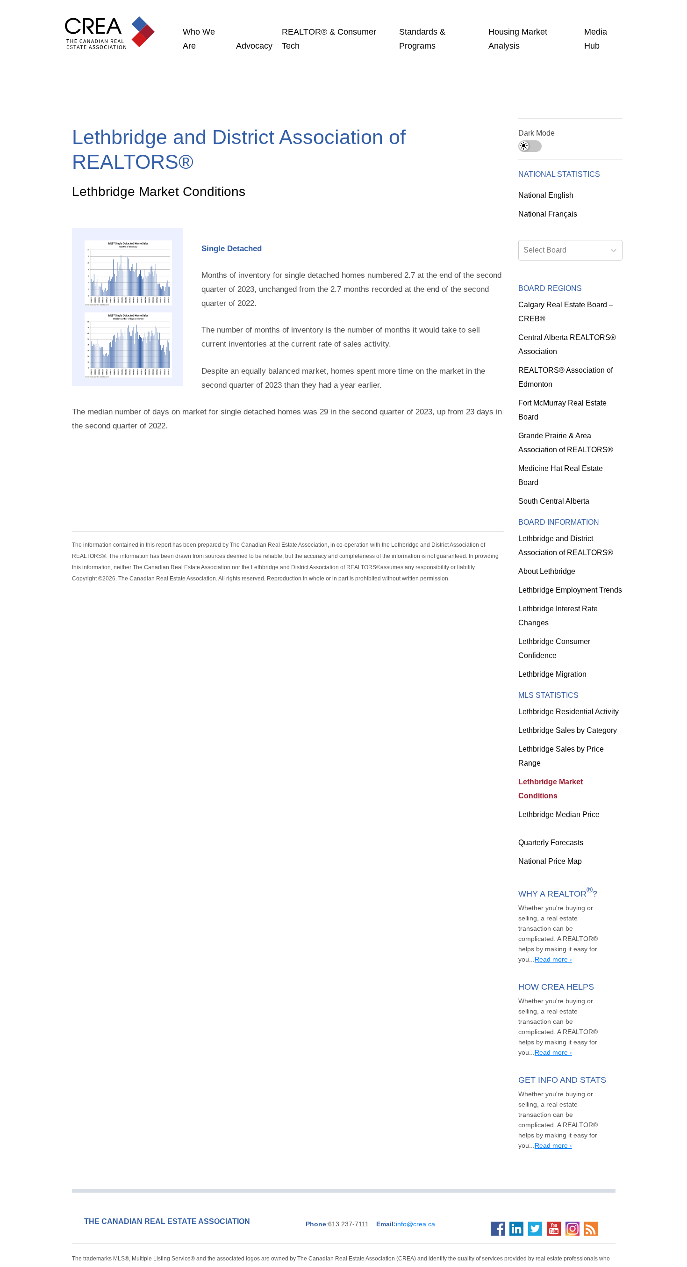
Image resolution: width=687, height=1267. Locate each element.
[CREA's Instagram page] (574, 1156)
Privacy (466, 1196)
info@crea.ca (395, 1151)
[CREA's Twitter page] (537, 1156)
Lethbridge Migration (552, 660)
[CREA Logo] (112, 23)
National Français (546, 214)
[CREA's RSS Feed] (593, 1156)
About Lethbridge (546, 557)
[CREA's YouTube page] (556, 1156)
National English (545, 195)
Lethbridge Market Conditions (566, 754)
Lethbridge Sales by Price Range (569, 735)
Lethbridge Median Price (557, 772)
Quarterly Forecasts (550, 800)
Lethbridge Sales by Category (565, 716)
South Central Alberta (553, 487)
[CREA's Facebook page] (500, 1156)
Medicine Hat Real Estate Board (568, 468)
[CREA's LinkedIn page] (518, 1156)
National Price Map (549, 819)
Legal (448, 1196)
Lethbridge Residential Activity (567, 697)
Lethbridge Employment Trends (569, 576)
